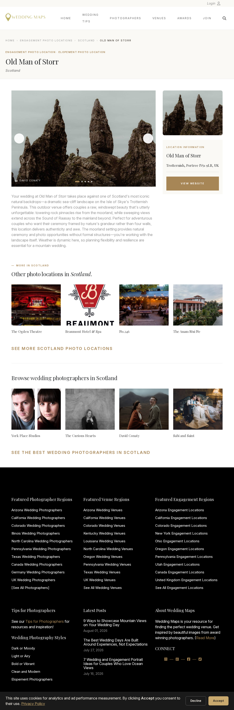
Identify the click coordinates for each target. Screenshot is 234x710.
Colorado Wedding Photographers (38, 525)
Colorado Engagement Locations (181, 525)
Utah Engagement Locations (177, 564)
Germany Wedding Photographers (38, 572)
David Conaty (129, 435)
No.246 (124, 331)
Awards (184, 18)
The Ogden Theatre (26, 331)
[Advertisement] (193, 234)
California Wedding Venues (104, 518)
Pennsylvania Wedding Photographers (41, 549)
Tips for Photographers (44, 621)
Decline (196, 700)
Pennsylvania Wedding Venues (107, 564)
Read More (205, 638)
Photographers (125, 18)
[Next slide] (148, 138)
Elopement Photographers (32, 679)
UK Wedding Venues (99, 580)
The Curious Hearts (80, 435)
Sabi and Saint (183, 435)
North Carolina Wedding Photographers (42, 541)
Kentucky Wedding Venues (104, 533)
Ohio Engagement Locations (177, 541)
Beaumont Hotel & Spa (83, 331)
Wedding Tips (90, 18)
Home (66, 18)
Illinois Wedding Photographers (35, 533)
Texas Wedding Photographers (35, 556)
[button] (77, 181)
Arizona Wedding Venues (102, 510)
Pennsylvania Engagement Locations (184, 556)
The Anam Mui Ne (186, 331)
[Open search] (224, 18)
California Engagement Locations (181, 518)
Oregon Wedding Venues (102, 556)
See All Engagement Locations (179, 587)
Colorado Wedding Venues (104, 525)
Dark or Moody (23, 648)
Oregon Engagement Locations (179, 549)
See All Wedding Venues (102, 587)
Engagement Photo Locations (46, 40)
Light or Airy (20, 656)
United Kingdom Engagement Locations (186, 580)
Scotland (86, 40)
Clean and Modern (25, 671)
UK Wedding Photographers (33, 580)
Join (207, 18)
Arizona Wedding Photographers (36, 510)
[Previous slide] (19, 138)
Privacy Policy (33, 703)
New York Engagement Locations (181, 533)
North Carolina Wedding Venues (108, 549)
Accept (218, 700)
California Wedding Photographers (38, 518)
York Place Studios (25, 435)
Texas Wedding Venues (101, 572)
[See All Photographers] (30, 587)
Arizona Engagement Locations (179, 510)
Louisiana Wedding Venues (104, 541)
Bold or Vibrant (23, 664)
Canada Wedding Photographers (36, 564)
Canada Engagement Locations (179, 572)
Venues (159, 18)
